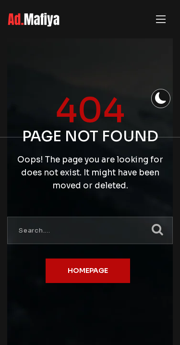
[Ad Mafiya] (33, 19)
